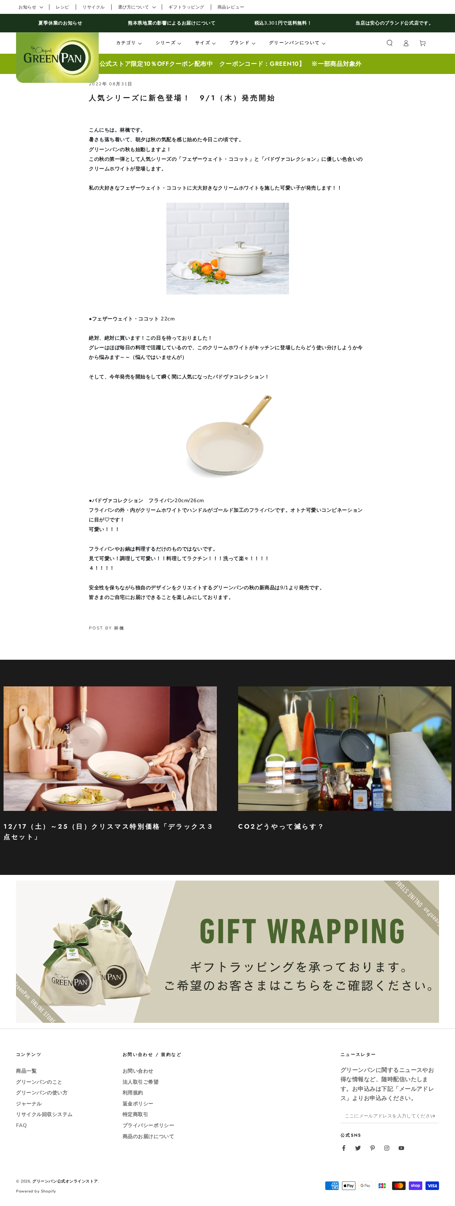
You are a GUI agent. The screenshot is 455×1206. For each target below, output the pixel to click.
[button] (389, 43)
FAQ (21, 1125)
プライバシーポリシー (148, 1125)
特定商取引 (136, 1114)
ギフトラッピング (186, 7)
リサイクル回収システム (44, 1114)
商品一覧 (26, 1070)
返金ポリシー (138, 1103)
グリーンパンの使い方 (42, 1092)
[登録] (435, 1116)
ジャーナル (29, 1103)
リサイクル (93, 7)
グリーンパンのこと (39, 1081)
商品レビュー (231, 7)
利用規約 (133, 1092)
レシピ (62, 7)
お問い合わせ (138, 1070)
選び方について (133, 7)
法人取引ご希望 (141, 1081)
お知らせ (27, 7)
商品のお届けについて (148, 1136)
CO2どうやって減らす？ (281, 826)
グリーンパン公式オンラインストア (65, 1181)
